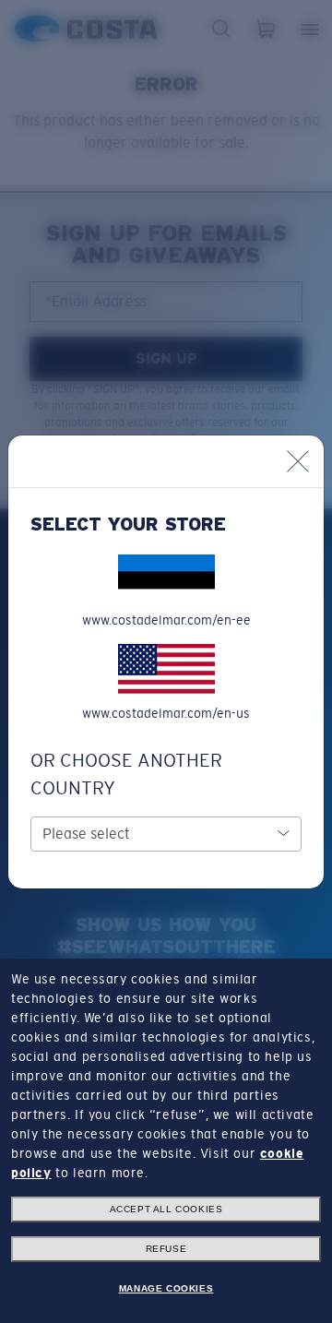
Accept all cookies (166, 1209)
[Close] (298, 461)
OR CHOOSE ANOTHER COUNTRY (126, 774)
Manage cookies (166, 1288)
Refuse (166, 1249)
